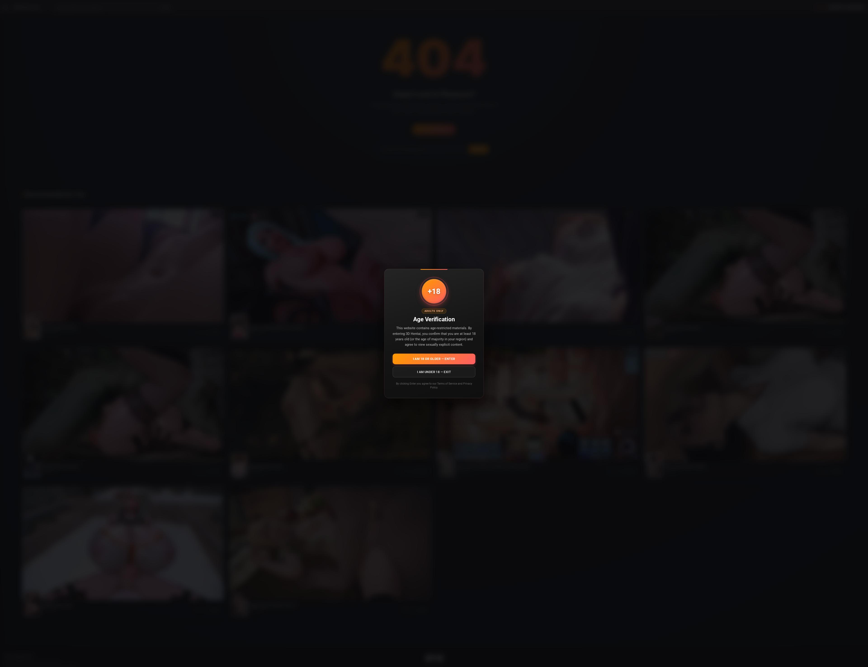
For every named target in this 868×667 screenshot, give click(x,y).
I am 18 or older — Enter (434, 359)
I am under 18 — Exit (434, 372)
